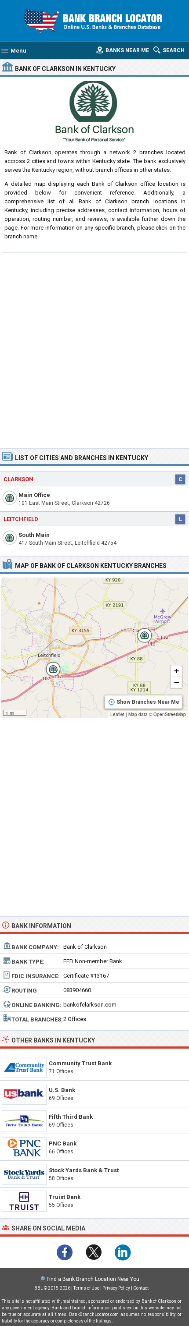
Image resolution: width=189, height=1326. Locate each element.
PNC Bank (62, 1143)
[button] (48, 664)
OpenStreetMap (169, 714)
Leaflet (117, 714)
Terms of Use (86, 1288)
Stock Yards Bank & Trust (84, 1170)
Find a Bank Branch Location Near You (93, 1279)
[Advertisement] (94, 349)
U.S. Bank (62, 1090)
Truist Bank (64, 1197)
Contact (141, 1288)
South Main (34, 535)
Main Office (34, 495)
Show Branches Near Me (147, 702)
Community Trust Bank (80, 1063)
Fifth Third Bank (71, 1116)
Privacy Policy (116, 1288)
